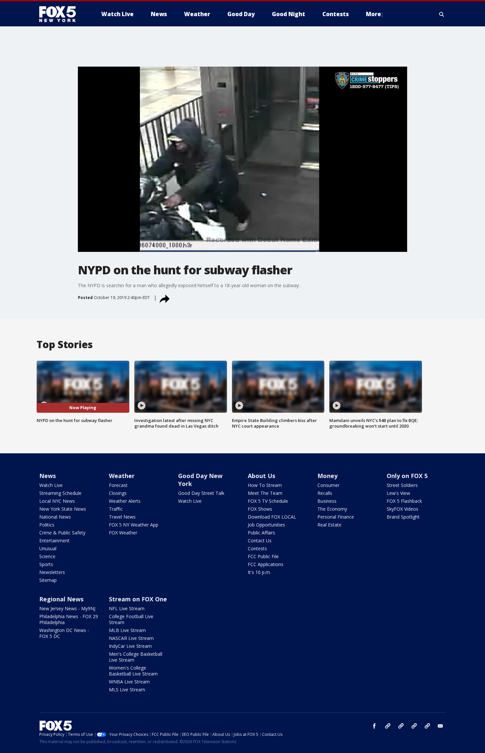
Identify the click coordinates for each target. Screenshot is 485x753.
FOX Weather (123, 532)
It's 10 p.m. (259, 572)
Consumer (328, 485)
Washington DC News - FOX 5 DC (64, 633)
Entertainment (54, 540)
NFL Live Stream (127, 608)
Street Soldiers (402, 485)
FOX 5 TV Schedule (268, 501)
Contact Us (260, 540)
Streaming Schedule (60, 493)
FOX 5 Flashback (404, 501)
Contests (257, 548)
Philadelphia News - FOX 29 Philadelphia (68, 619)
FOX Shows (260, 509)
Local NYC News (57, 501)
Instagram (387, 726)
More (373, 14)
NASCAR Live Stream (131, 638)
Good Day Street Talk (201, 493)
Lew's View (398, 493)
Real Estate (329, 525)
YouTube (414, 726)
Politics (46, 525)
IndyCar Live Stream (130, 646)
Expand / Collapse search (442, 14)
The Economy (332, 509)
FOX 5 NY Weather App (133, 525)
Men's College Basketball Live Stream (135, 657)
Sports (46, 564)
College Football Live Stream (131, 619)
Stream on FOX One (138, 599)
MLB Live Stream (127, 630)
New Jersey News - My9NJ (67, 608)
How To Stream (265, 485)
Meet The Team (265, 493)
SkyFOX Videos (402, 509)
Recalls (324, 493)
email (440, 726)
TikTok (401, 726)
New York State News (62, 509)
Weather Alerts (125, 501)
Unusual (47, 548)
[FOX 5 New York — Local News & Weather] (61, 14)
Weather (122, 476)
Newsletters (52, 572)
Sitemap (48, 580)
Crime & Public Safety (62, 532)
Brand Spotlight (403, 517)
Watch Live (51, 485)
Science (47, 556)
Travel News (122, 517)
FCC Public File (263, 556)
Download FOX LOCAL (272, 517)
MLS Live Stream (127, 689)
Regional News (61, 599)
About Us (261, 476)
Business (327, 501)
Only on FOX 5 (407, 476)
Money (327, 476)
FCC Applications (265, 564)
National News (55, 517)
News (47, 476)
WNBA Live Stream (129, 681)
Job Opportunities (266, 525)
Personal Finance (335, 517)
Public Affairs (261, 532)
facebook (374, 726)
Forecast (118, 485)
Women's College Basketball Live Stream (133, 671)
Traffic (116, 509)
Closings (118, 493)
